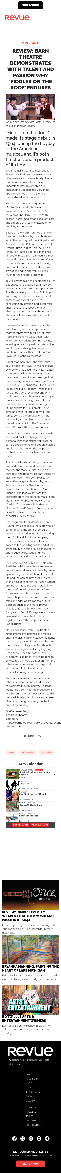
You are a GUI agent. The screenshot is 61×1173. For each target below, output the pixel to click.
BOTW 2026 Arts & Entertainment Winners (24, 1018)
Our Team (31, 1121)
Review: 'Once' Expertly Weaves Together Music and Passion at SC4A (28, 916)
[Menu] (51, 18)
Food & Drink (33, 1079)
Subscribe (30, 5)
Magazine (31, 1112)
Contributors (33, 1125)
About (29, 1116)
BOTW (29, 1096)
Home (29, 1074)
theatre (11, 752)
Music (29, 1083)
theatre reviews (27, 752)
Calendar (31, 1101)
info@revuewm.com (39, 1060)
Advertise (31, 1107)
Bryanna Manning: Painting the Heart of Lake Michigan (30, 968)
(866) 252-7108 (17, 1060)
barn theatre (46, 752)
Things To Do (33, 1092)
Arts (28, 1087)
